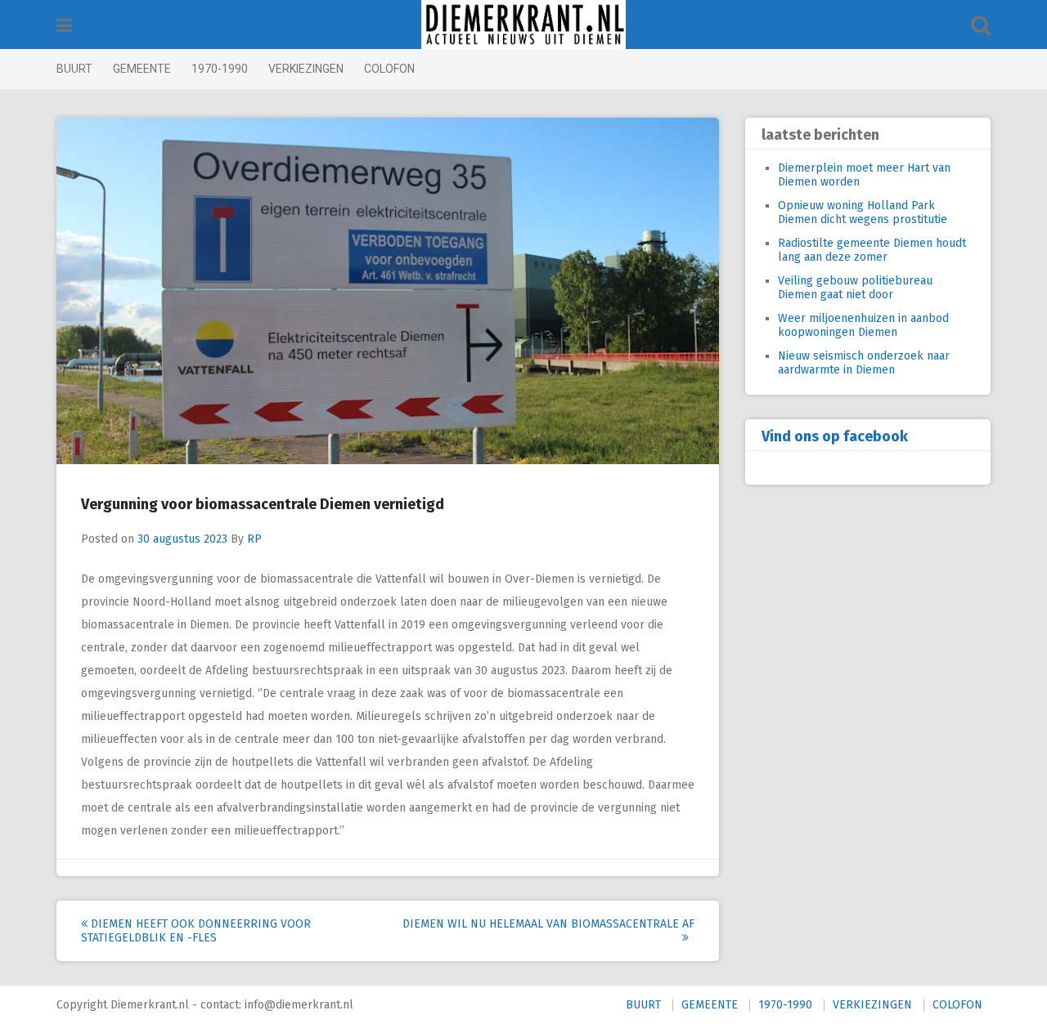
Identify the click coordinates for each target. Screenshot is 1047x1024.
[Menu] (64, 25)
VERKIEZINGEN (306, 68)
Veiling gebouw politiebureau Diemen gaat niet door (855, 288)
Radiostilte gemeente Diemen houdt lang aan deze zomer (872, 250)
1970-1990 (219, 68)
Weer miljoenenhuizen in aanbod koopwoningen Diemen (863, 325)
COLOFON (389, 68)
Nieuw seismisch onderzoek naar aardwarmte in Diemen (864, 363)
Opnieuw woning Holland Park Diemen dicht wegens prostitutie (862, 212)
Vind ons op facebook (835, 436)
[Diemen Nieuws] (523, 24)
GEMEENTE (142, 68)
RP (254, 539)
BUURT (74, 68)
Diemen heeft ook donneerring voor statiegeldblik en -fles (196, 931)
